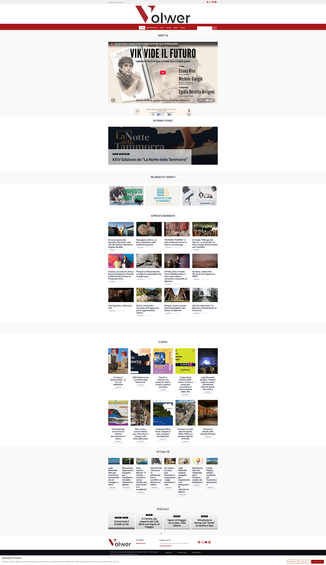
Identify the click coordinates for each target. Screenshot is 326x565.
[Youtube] (216, 2)
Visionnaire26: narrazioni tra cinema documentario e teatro (118, 434)
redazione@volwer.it (165, 546)
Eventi (115, 154)
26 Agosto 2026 (120, 250)
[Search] (214, 28)
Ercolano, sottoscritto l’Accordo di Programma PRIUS (203, 274)
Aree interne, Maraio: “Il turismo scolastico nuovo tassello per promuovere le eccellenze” (141, 479)
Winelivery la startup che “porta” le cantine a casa (176, 523)
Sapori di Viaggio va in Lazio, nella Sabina (149, 523)
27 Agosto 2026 (116, 389)
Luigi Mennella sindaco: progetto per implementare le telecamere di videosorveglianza (183, 480)
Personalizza (291, 561)
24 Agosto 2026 (205, 250)
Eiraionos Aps (140, 543)
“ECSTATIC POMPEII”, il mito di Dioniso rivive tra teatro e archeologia (175, 242)
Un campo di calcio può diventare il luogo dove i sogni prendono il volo (169, 476)
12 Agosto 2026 (148, 315)
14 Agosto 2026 (120, 311)
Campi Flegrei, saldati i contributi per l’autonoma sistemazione (211, 476)
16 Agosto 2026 (205, 279)
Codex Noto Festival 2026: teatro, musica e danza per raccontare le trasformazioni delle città (185, 384)
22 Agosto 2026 (120, 281)
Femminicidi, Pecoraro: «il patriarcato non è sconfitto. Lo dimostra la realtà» (156, 476)
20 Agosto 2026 (206, 393)
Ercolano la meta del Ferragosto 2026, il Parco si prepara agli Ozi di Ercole (185, 434)
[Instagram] (210, 2)
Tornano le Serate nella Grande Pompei (207, 431)
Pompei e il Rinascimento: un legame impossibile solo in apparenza (148, 274)
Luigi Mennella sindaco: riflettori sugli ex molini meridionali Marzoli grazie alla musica (208, 383)
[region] (163, 560)
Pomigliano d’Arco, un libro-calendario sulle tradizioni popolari (146, 242)
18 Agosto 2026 (184, 443)
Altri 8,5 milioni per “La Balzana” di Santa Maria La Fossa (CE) (204, 308)
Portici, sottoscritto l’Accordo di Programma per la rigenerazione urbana (147, 309)
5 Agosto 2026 (205, 313)
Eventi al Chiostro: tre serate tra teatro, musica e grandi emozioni (163, 382)
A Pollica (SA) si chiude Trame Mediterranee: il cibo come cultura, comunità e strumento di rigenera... (175, 276)
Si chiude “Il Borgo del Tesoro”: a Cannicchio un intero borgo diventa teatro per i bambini (205, 243)
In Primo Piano (124, 154)
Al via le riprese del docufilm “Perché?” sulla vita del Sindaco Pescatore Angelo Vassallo (120, 243)
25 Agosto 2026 (177, 247)
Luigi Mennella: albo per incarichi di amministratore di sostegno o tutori (113, 476)
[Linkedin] (213, 2)
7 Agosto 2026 (176, 313)
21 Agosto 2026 (148, 279)
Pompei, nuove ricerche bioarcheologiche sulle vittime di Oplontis (175, 308)
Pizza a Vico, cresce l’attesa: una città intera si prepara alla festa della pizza (140, 434)
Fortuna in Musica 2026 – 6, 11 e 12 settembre (118, 381)
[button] (113, 146)
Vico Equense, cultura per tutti (120, 306)
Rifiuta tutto (304, 561)
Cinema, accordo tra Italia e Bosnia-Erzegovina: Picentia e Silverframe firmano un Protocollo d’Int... (121, 275)
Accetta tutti (317, 561)
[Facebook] (208, 2)
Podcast (121, 515)
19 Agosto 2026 (139, 443)
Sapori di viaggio (204, 522)
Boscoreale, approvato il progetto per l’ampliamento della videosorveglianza (128, 476)
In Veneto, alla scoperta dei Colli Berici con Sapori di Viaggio (121, 522)
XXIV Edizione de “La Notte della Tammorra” (150, 159)
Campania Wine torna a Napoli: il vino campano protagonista (163, 433)
